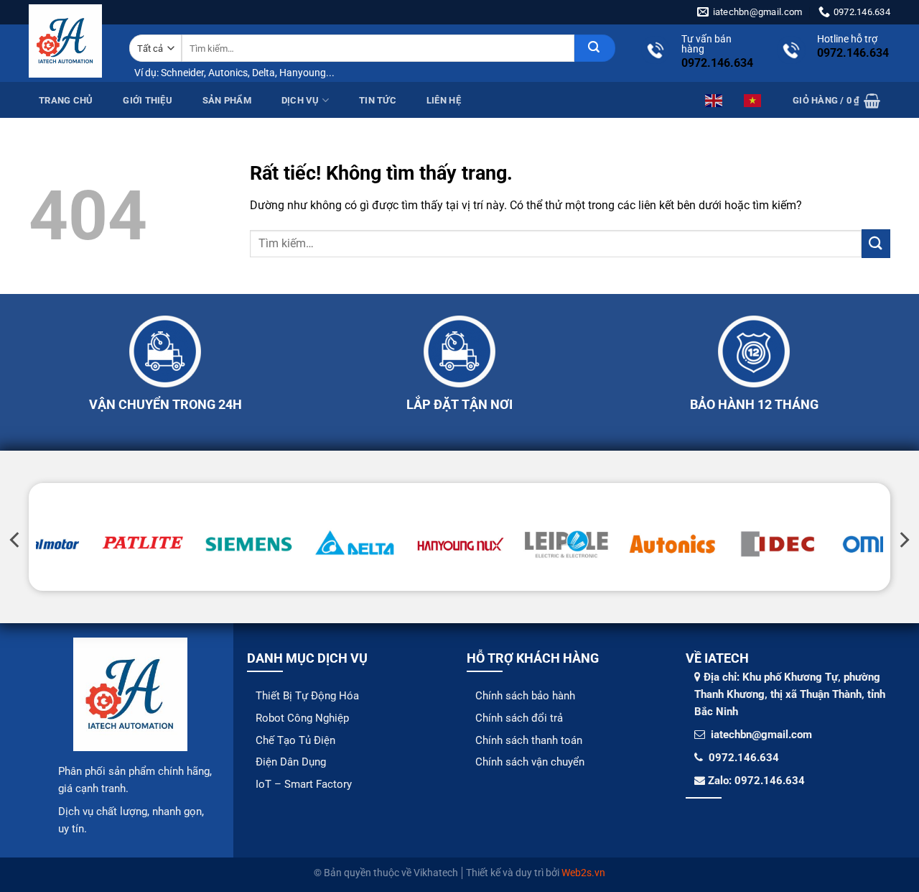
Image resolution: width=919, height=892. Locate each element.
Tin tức (377, 100)
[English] (714, 100)
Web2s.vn (583, 873)
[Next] (903, 540)
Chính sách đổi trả (519, 718)
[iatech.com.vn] (65, 41)
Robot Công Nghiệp (302, 718)
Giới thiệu (147, 100)
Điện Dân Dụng (291, 761)
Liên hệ (443, 100)
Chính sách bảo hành (525, 695)
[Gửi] (594, 48)
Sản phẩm (226, 100)
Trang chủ (66, 100)
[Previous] (16, 540)
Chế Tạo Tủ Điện (295, 740)
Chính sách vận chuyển (529, 761)
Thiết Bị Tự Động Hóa (307, 695)
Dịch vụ (300, 100)
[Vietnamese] (753, 100)
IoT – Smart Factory (304, 784)
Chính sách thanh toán (528, 740)
